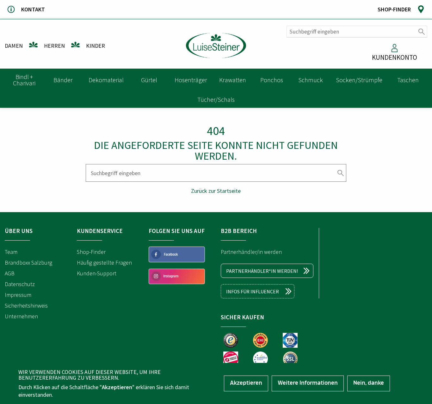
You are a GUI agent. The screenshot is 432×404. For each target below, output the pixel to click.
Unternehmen (21, 316)
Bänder (63, 80)
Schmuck (310, 80)
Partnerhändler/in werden (251, 251)
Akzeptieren (246, 383)
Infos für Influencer (252, 291)
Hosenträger (191, 80)
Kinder (95, 45)
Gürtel (149, 80)
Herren (54, 45)
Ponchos (271, 80)
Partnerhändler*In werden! (262, 271)
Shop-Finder (91, 251)
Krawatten (232, 80)
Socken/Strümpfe (359, 80)
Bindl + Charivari (24, 80)
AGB (10, 273)
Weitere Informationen (308, 383)
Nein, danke (368, 383)
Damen (14, 45)
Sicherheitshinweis (26, 305)
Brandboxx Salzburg (28, 262)
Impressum (18, 294)
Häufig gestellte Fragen (104, 262)
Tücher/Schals (216, 99)
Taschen (408, 80)
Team (11, 251)
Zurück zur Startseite (216, 190)
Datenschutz (20, 284)
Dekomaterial (106, 80)
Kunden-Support (96, 273)
